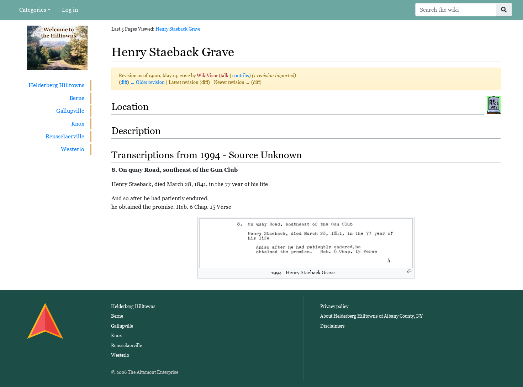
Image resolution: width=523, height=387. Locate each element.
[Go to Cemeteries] (494, 104)
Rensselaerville (65, 136)
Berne (76, 98)
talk (224, 75)
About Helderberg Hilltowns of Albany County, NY (371, 316)
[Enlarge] (409, 271)
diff (124, 82)
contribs (240, 75)
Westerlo (72, 149)
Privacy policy (334, 306)
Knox (77, 123)
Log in (70, 9)
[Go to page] (504, 9)
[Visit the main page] (57, 47)
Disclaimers (332, 326)
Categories (32, 9)
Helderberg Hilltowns (56, 85)
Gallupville (70, 110)
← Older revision (147, 82)
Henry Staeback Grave (177, 29)
